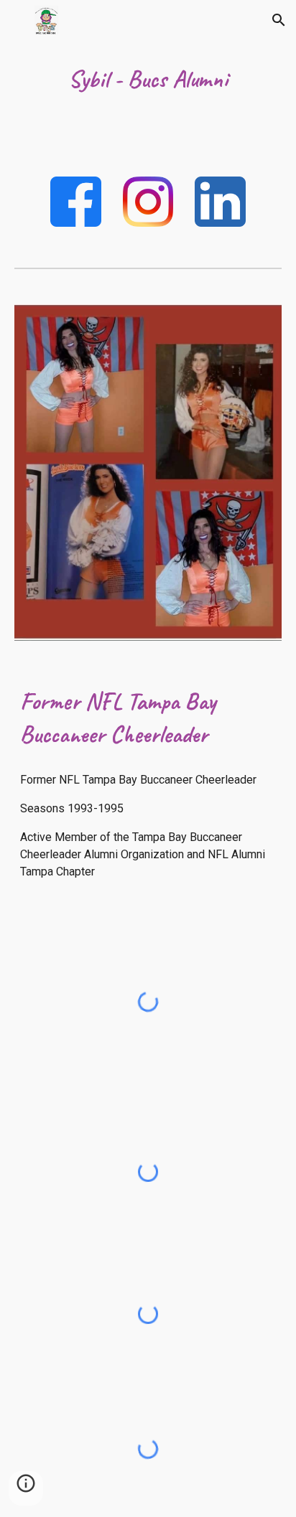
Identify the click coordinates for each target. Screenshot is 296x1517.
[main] (148, 79)
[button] (17, 19)
